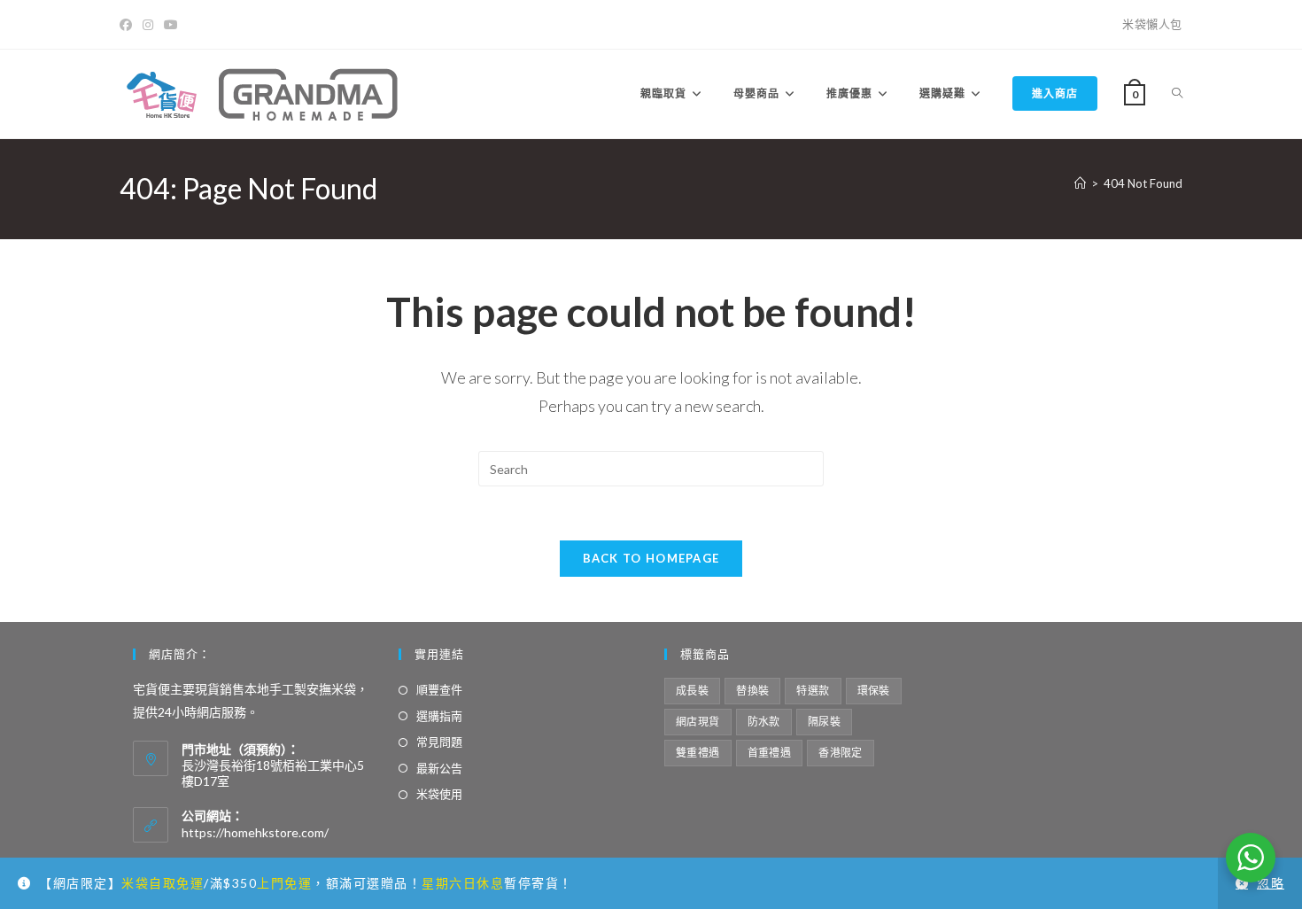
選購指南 (439, 716)
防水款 (764, 721)
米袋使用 (439, 794)
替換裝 (752, 690)
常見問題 (439, 741)
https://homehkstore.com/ (255, 832)
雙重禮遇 (698, 752)
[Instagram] (148, 25)
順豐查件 (439, 689)
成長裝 (692, 690)
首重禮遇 (770, 752)
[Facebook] (128, 25)
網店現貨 (698, 721)
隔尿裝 (824, 721)
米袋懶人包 (1152, 24)
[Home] (1080, 183)
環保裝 (873, 690)
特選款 (812, 690)
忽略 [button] (1270, 882)
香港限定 (840, 752)
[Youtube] (171, 25)
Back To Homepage (651, 558)
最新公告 (439, 768)
